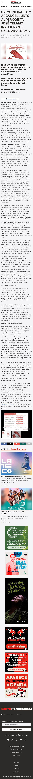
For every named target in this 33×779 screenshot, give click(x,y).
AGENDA (4, 7)
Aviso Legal (16, 755)
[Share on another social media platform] (29, 444)
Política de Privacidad (16, 749)
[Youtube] (21, 740)
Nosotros (16, 762)
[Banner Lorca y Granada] (16, 563)
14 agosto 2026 (6, 485)
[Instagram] (16, 740)
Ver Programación (10, 99)
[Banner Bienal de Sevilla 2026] (16, 601)
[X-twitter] (12, 740)
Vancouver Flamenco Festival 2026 (13, 476)
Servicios (16, 765)
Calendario (14, 7)
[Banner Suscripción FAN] (16, 662)
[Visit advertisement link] (16, 638)
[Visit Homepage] (17, 2)
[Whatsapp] (25, 740)
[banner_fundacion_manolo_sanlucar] (16, 538)
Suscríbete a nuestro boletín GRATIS (12, 721)
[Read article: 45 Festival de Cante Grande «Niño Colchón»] (16, 499)
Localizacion (26, 7)
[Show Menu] (2, 2)
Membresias (16, 772)
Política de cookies (16, 752)
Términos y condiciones (16, 746)
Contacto (16, 769)
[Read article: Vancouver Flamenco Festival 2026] (16, 463)
